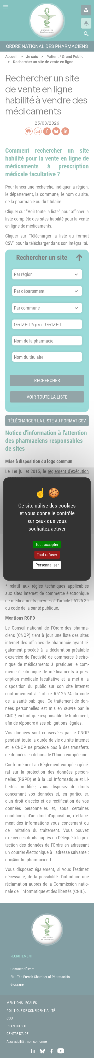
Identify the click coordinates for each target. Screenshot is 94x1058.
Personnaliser (47, 565)
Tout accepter (47, 544)
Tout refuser (47, 554)
